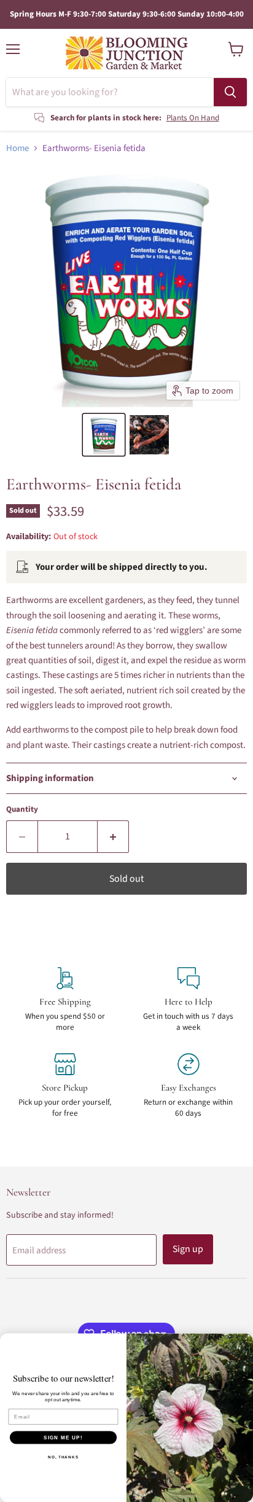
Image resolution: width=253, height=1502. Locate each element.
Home (17, 148)
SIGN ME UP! (63, 1437)
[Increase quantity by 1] (113, 836)
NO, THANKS (63, 1457)
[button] (104, 435)
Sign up (188, 1249)
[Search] (230, 92)
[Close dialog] (245, 1342)
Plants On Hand (192, 117)
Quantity (22, 809)
